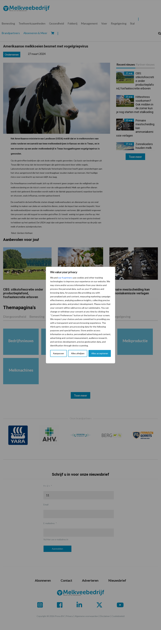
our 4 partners (65, 277)
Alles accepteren (99, 353)
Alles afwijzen (77, 353)
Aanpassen (58, 353)
